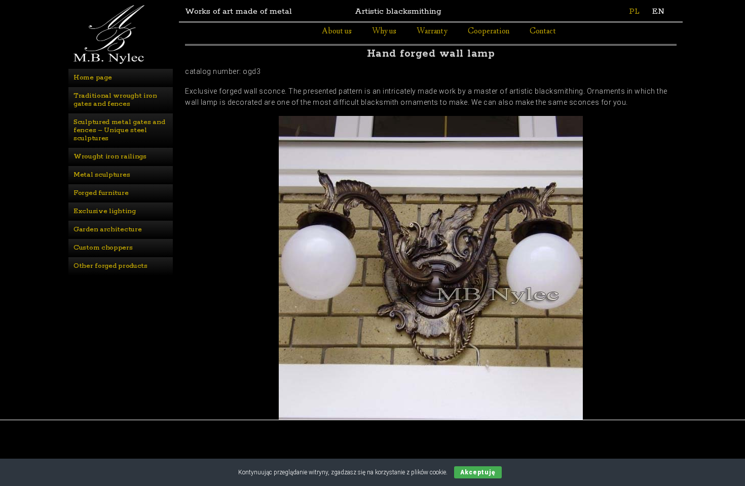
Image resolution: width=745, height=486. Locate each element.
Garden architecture (107, 229)
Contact (543, 31)
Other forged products (110, 266)
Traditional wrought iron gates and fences (116, 100)
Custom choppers (103, 248)
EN (658, 11)
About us (337, 31)
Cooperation (488, 31)
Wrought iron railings (109, 156)
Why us (384, 31)
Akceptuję (478, 472)
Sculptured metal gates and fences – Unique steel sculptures (120, 130)
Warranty (432, 31)
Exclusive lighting (104, 211)
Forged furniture (100, 193)
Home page (92, 77)
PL (634, 11)
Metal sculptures (101, 175)
